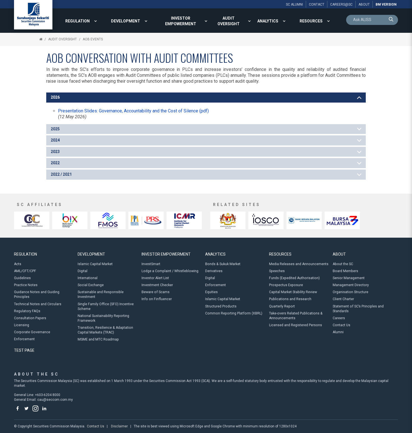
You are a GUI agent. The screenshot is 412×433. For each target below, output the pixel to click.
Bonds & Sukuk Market (222, 264)
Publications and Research (290, 299)
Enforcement (24, 339)
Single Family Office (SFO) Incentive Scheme (106, 306)
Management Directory (351, 285)
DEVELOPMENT (125, 21)
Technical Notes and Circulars (37, 304)
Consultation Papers (30, 318)
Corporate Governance (32, 332)
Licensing (21, 325)
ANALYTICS (267, 21)
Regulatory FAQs (27, 311)
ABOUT (339, 254)
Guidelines (22, 278)
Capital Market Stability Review (293, 292)
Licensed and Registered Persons (295, 325)
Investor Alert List (155, 278)
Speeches (277, 271)
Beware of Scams (156, 292)
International (88, 278)
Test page (24, 350)
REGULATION (77, 21)
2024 (55, 140)
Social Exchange (91, 285)
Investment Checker (157, 285)
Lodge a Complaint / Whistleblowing (170, 271)
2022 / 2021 (61, 174)
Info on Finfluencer (157, 299)
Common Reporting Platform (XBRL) (233, 313)
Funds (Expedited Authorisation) (294, 278)
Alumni (338, 332)
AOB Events (93, 39)
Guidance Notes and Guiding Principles (36, 294)
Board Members (345, 271)
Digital (82, 271)
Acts (17, 264)
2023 (55, 151)
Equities (211, 292)
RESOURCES (311, 21)
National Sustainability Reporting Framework (103, 318)
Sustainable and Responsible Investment (101, 294)
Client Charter (343, 299)
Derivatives (214, 271)
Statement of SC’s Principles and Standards (358, 308)
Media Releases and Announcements (298, 264)
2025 (55, 129)
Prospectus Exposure (286, 285)
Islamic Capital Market (95, 264)
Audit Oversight (228, 21)
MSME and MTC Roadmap (98, 339)
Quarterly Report (282, 306)
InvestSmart (151, 264)
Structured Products (221, 306)
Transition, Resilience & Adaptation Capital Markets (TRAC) (105, 330)
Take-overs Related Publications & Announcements (296, 315)
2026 (55, 97)
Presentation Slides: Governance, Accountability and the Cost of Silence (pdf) (133, 111)
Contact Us (341, 325)
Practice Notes (26, 285)
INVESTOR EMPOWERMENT (180, 21)
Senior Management (349, 278)
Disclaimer (119, 426)
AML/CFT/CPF (25, 271)
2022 (55, 163)
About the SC (343, 264)
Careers (339, 318)
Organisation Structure (350, 292)
